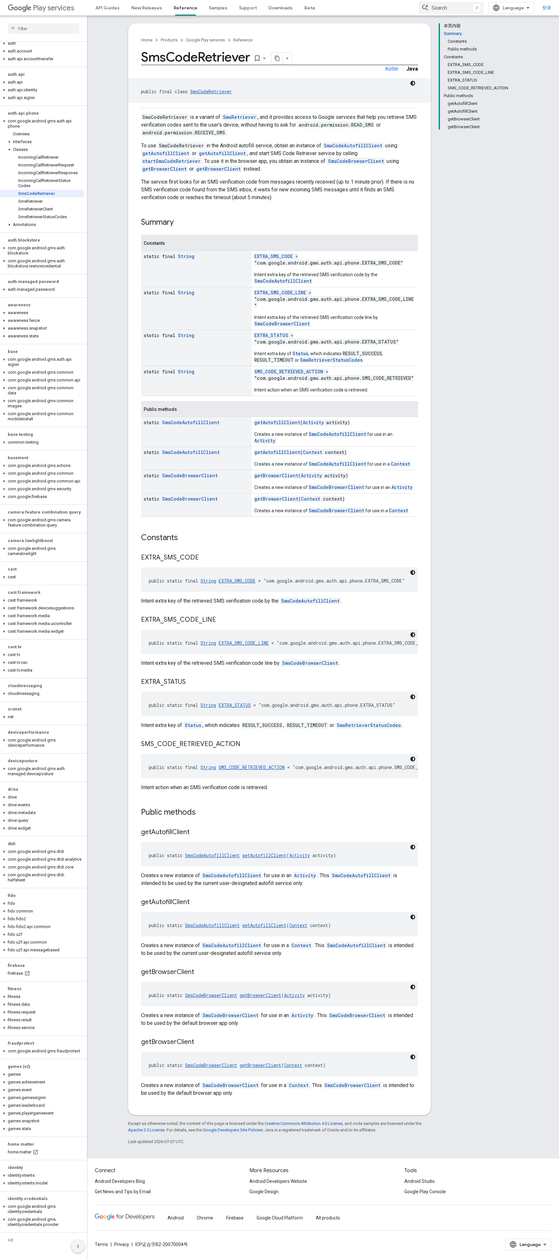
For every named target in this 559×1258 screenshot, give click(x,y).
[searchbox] (43, 28)
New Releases (146, 8)
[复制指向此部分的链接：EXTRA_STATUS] (192, 682)
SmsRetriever (239, 117)
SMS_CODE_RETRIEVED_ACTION (288, 371)
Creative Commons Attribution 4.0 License (304, 1123)
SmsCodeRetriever (211, 91)
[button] (42, 43)
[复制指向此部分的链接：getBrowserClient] (200, 972)
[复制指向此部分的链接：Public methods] (202, 813)
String (186, 256)
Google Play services (205, 40)
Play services (53, 8)
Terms (101, 1244)
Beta (309, 8)
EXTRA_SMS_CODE (273, 256)
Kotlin (391, 69)
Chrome (205, 1217)
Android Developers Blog (120, 1181)
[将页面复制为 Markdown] (277, 58)
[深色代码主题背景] (413, 83)
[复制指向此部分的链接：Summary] (180, 223)
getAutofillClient (165, 153)
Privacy (121, 1244)
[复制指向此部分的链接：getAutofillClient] (196, 832)
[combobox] (451, 8)
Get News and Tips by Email (123, 1191)
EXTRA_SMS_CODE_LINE (280, 292)
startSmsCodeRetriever (171, 161)
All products (328, 1217)
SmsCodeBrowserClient (356, 161)
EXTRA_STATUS (271, 335)
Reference (185, 8)
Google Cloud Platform (280, 1217)
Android (176, 1217)
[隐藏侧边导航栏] (77, 1246)
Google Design (264, 1191)
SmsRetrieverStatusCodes (331, 360)
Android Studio (419, 1181)
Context (312, 452)
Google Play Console (425, 1191)
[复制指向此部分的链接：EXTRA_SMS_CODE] (205, 558)
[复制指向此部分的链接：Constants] (184, 538)
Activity (313, 422)
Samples (218, 8)
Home (146, 40)
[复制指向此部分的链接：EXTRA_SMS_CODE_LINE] (222, 620)
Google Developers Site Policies (233, 1130)
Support (248, 8)
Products (169, 40)
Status (300, 353)
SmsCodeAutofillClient (353, 145)
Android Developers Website (278, 1181)
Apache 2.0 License (146, 1130)
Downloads (281, 8)
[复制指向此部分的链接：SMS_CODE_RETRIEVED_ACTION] (246, 744)
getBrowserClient (164, 169)
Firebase (235, 1217)
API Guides (107, 8)
